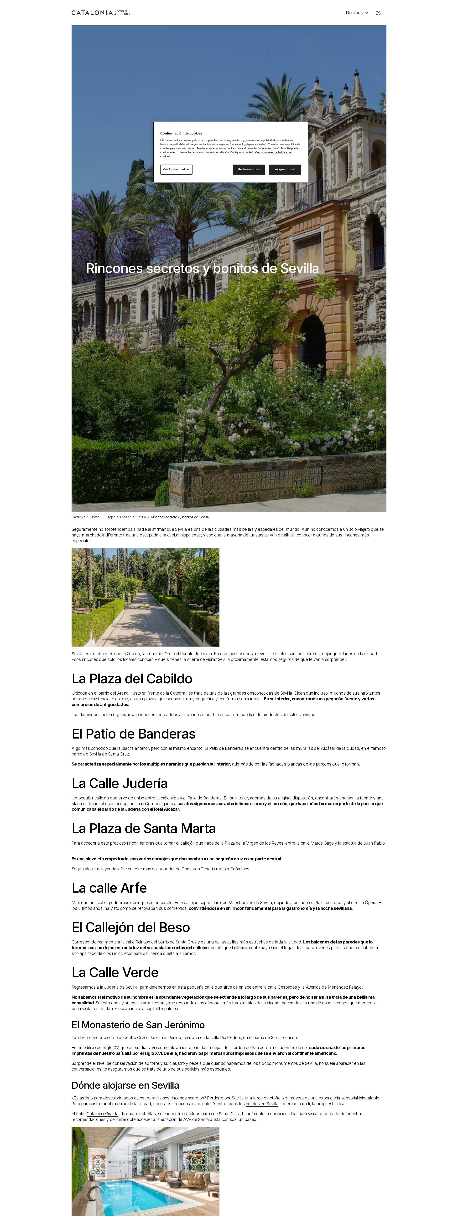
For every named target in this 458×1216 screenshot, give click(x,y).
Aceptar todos (285, 169)
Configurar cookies (176, 169)
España (125, 517)
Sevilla (141, 517)
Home (94, 517)
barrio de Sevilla (86, 753)
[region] (230, 152)
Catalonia (78, 517)
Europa (109, 517)
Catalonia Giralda (102, 1113)
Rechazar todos (249, 169)
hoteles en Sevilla (262, 1103)
